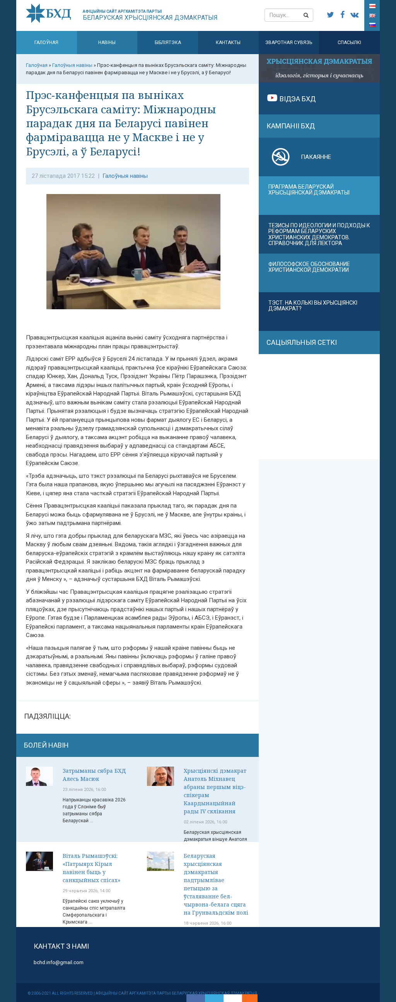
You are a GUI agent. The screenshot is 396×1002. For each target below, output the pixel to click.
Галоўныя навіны (125, 175)
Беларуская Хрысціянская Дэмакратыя (150, 15)
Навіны (107, 42)
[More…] (246, 998)
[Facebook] (195, 998)
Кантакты (228, 42)
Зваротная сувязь (288, 42)
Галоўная (46, 42)
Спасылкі (349, 42)
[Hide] (254, 998)
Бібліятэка (168, 42)
